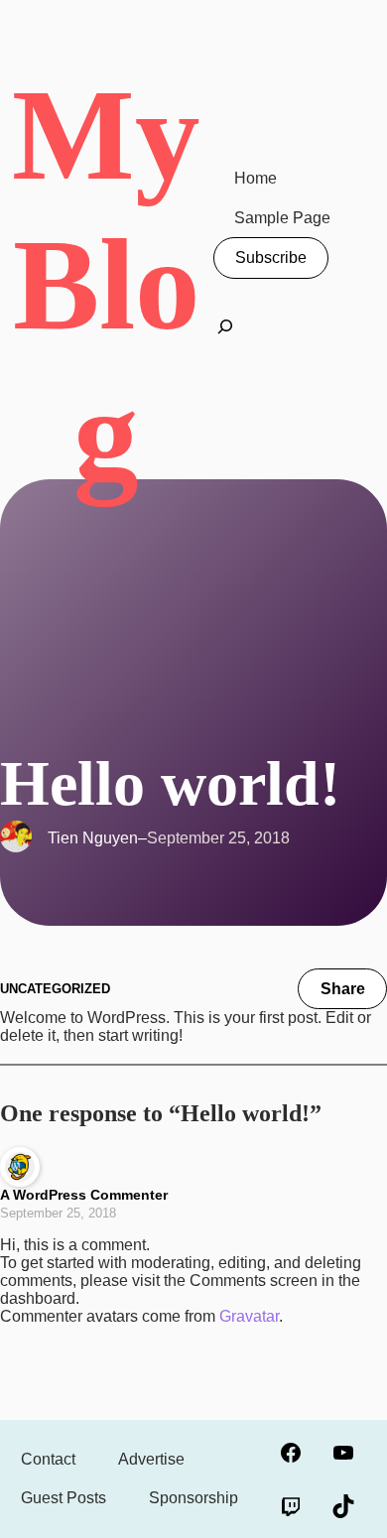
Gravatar (249, 1316)
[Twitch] (290, 1506)
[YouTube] (342, 1453)
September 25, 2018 (58, 1213)
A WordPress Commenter (84, 1195)
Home (255, 178)
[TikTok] (342, 1506)
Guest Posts (63, 1497)
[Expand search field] (225, 332)
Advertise (151, 1459)
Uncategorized (55, 988)
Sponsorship (193, 1497)
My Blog (106, 284)
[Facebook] (290, 1453)
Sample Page (282, 217)
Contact (48, 1459)
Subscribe (271, 257)
